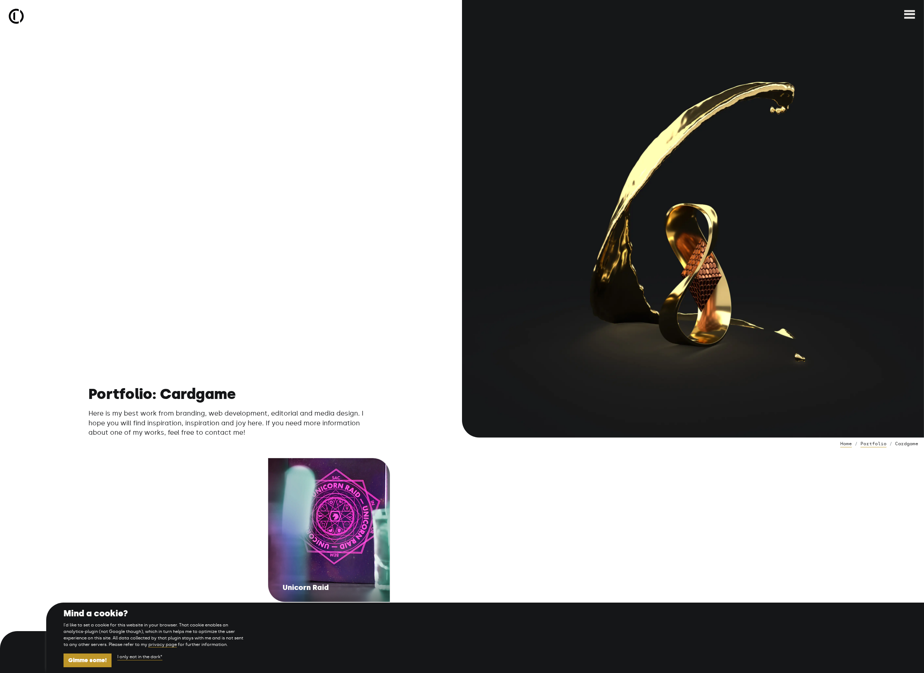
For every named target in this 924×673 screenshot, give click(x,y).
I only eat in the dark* (139, 656)
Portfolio (873, 443)
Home (846, 443)
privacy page (162, 644)
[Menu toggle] (910, 16)
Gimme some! (87, 660)
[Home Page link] (16, 16)
